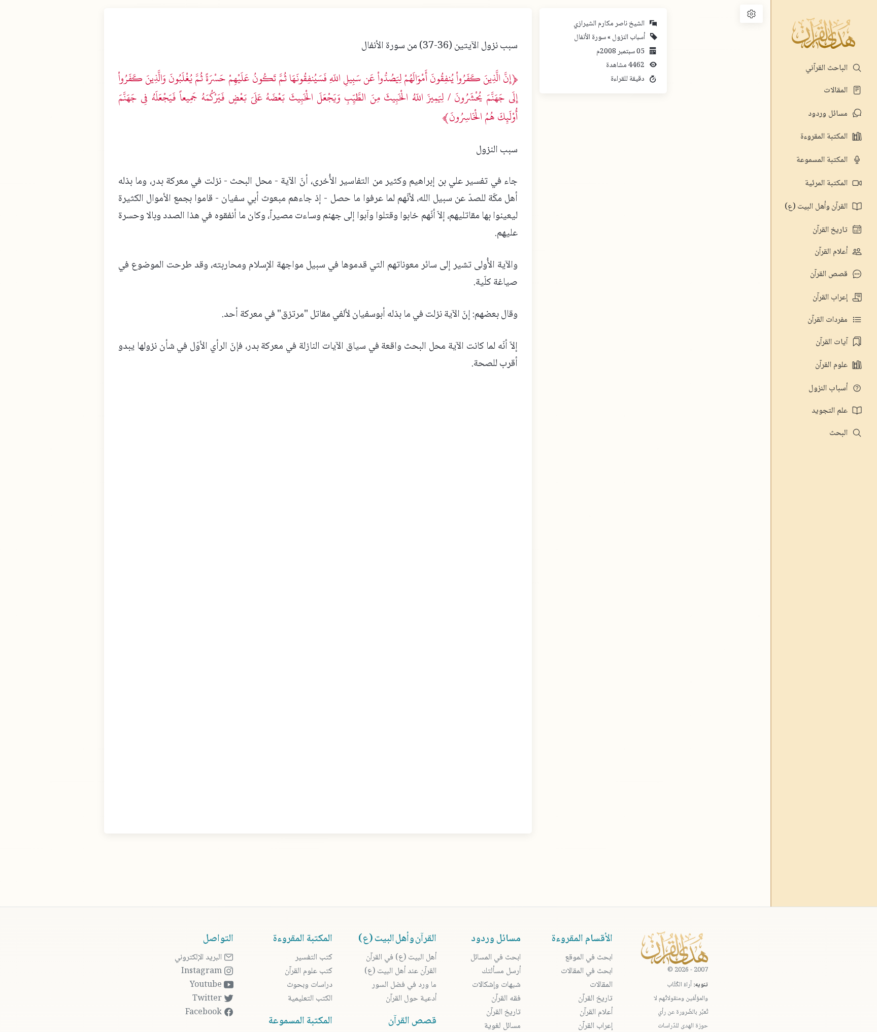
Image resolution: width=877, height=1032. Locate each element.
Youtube (207, 985)
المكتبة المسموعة (823, 160)
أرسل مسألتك (501, 971)
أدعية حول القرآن (411, 999)
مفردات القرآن (828, 320)
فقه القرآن (506, 999)
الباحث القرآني (827, 68)
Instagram (202, 971)
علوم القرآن (832, 365)
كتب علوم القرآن (308, 971)
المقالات (837, 90)
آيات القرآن (833, 342)
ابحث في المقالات (587, 971)
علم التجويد (831, 411)
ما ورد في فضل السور (404, 985)
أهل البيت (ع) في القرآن (401, 957)
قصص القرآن (830, 274)
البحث (839, 433)
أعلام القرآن (832, 252)
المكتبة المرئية (827, 183)
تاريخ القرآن (831, 230)
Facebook (204, 1012)
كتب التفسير (313, 957)
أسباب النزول (829, 388)
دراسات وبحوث (309, 985)
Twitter (208, 999)
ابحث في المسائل (495, 957)
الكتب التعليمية (310, 999)
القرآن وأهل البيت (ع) (817, 207)
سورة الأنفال (590, 37)
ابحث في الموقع (589, 957)
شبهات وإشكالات (496, 985)
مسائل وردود (829, 114)
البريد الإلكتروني (199, 957)
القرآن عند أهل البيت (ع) (400, 971)
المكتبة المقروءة (825, 137)
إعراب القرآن (831, 298)
